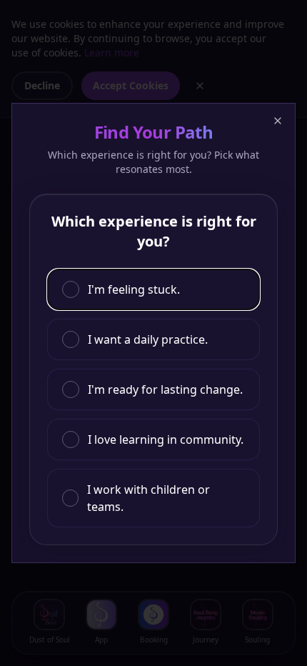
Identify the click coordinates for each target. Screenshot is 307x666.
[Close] (277, 120)
